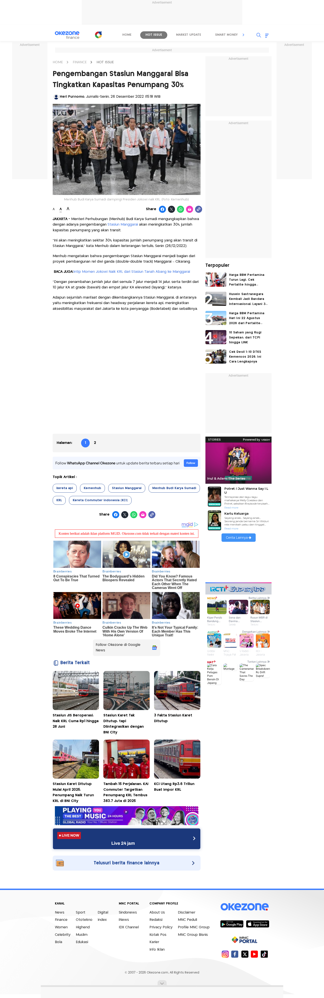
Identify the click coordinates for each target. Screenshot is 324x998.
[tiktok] (264, 954)
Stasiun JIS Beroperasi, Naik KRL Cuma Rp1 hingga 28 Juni (76, 721)
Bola (58, 942)
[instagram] (225, 954)
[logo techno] (67, 35)
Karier (154, 942)
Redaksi (155, 919)
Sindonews (128, 912)
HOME (58, 62)
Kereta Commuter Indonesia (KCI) (100, 500)
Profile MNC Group (194, 927)
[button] (243, 35)
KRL (59, 500)
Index (102, 919)
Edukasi (82, 942)
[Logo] (98, 34)
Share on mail (189, 209)
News (59, 912)
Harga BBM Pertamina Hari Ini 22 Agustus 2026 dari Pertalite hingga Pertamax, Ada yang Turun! (247, 319)
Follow (190, 463)
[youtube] (254, 954)
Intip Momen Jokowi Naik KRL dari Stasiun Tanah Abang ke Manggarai (131, 271)
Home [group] (126, 34)
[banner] (126, 824)
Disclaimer (186, 912)
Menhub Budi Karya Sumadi (174, 488)
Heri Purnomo (72, 96)
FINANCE (80, 62)
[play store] (231, 923)
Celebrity (63, 934)
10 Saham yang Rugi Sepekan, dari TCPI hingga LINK (245, 337)
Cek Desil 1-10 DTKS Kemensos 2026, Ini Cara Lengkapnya (245, 356)
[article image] (215, 280)
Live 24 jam (123, 843)
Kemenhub (92, 488)
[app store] (257, 923)
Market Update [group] (188, 34)
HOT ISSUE (105, 62)
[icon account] (56, 96)
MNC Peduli (187, 919)
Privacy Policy (161, 927)
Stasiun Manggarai (123, 224)
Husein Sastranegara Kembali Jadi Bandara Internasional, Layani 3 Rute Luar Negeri (247, 300)
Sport (80, 912)
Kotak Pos (157, 934)
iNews (124, 919)
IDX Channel (129, 927)
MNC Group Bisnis (193, 934)
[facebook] (234, 954)
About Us (157, 912)
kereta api (64, 488)
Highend (83, 927)
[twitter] (244, 954)
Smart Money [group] (226, 34)
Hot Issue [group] (153, 34)
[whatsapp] (180, 209)
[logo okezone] (245, 906)
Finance (61, 919)
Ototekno (84, 919)
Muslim (82, 934)
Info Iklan (157, 949)
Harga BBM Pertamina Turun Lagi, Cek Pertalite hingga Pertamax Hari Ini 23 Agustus (246, 280)
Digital (103, 912)
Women (61, 927)
